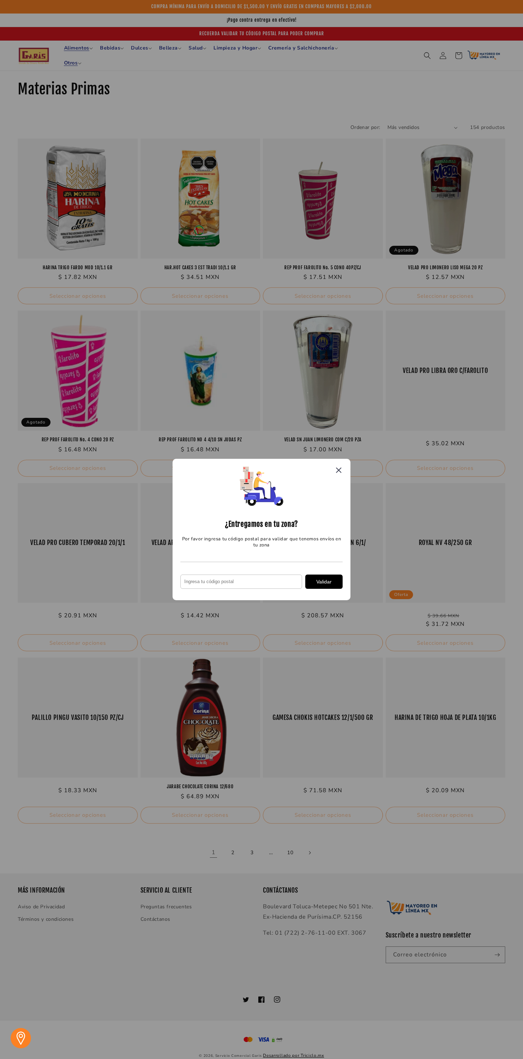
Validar (324, 582)
